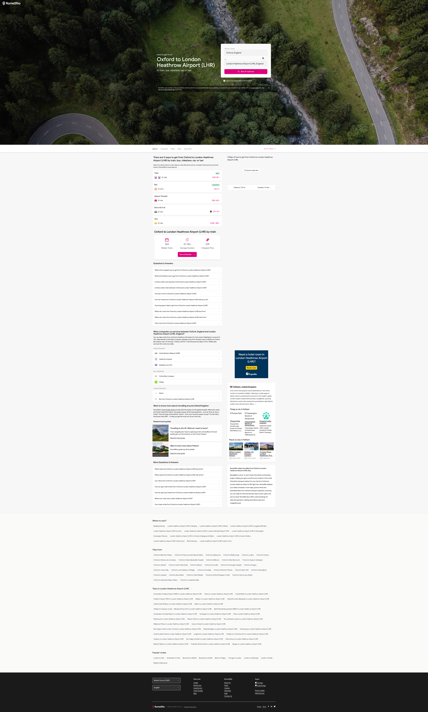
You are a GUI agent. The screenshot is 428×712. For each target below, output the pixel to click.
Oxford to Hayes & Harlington (252, 560)
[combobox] (245, 52)
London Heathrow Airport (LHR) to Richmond (168, 541)
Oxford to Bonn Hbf (242, 570)
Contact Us (228, 696)
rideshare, (175, 70)
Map (179, 149)
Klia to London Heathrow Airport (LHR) (246, 614)
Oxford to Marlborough (231, 555)
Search (155, 149)
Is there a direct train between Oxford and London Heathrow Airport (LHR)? (181, 288)
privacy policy (255, 88)
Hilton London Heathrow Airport (235, 454)
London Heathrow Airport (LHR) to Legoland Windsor (248, 526)
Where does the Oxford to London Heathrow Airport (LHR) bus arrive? (179, 469)
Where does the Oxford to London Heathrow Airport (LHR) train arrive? (179, 475)
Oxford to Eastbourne (213, 555)
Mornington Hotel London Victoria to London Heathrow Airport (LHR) (177, 629)
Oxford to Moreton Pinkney (223, 570)
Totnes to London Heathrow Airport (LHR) (218, 594)
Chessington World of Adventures (250, 423)
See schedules (185, 254)
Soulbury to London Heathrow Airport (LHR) (168, 639)
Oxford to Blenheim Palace (162, 555)
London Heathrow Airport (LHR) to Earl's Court (216, 541)
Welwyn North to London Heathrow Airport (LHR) (204, 619)
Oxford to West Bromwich (231, 560)
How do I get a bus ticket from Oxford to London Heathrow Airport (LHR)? (180, 493)
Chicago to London (234, 658)
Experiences (197, 688)
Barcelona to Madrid (190, 658)
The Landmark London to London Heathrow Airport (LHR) (243, 619)
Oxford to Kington (250, 565)
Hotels (195, 683)
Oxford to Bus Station (176, 575)
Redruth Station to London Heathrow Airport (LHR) (170, 644)
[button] (245, 71)
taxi (190, 70)
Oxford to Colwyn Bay (161, 570)
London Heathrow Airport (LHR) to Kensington (248, 531)
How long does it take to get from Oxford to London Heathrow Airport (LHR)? (181, 305)
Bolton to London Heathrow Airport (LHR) (209, 604)
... (255, 404)
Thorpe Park (235, 421)
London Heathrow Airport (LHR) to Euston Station (234, 536)
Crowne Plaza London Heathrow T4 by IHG (266, 455)
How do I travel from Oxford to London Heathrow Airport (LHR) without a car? (181, 300)
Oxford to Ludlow (248, 555)
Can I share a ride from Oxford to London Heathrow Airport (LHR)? (177, 504)
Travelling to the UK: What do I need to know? (189, 428)
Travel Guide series (168, 410)
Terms (264, 706)
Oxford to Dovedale (204, 570)
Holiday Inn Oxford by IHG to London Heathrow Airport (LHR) (247, 634)
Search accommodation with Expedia (239, 81)
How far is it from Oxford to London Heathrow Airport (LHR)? (176, 294)
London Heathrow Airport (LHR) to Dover (167, 531)
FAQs (173, 149)
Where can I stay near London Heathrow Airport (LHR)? (174, 498)
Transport (164, 149)
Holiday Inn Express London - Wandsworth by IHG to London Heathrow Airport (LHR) (182, 609)
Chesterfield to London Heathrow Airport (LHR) (251, 594)
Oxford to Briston (196, 565)
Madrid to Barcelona (160, 663)
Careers (227, 688)
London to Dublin (267, 658)
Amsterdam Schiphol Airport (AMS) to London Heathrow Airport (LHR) (177, 594)
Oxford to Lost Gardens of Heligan (183, 570)
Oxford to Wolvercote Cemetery (164, 560)
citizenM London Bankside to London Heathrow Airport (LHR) (248, 599)
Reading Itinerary (159, 526)
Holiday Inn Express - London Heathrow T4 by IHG (251, 455)
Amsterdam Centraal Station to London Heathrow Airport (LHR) (175, 614)
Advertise (227, 691)
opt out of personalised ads (166, 89)
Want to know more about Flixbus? (184, 446)
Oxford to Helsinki (159, 565)
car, (182, 70)
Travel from (229, 49)
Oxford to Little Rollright (194, 575)
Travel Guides (198, 691)
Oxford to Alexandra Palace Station (165, 580)
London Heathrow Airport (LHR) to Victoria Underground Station (192, 536)
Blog (195, 693)
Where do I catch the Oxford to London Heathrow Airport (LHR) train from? (180, 317)
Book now (251, 368)
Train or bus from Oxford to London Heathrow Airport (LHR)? (175, 323)
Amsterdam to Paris (173, 658)
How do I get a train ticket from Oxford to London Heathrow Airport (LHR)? (180, 487)
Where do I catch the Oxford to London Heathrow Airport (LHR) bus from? (180, 311)
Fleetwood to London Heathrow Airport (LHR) (169, 619)
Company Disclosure (190, 707)
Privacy (259, 706)
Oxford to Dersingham (259, 570)
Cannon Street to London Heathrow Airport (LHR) (208, 624)
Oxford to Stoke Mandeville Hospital (191, 560)
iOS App (260, 683)
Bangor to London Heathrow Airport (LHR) (247, 644)
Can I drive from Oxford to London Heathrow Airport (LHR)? (175, 481)
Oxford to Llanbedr (160, 575)
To (225, 59)
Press (226, 685)
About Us (227, 683)
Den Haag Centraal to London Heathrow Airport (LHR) (204, 639)
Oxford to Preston (262, 555)
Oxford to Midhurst (212, 560)
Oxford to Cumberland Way (189, 580)
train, (162, 70)
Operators (188, 149)
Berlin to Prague (220, 658)
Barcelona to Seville (205, 658)
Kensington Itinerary (160, 536)
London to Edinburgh (251, 658)
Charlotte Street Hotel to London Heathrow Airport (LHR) (210, 644)
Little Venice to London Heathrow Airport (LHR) (241, 639)
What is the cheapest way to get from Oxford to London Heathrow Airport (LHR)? (183, 270)
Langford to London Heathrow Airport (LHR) (209, 634)
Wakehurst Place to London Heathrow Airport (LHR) (171, 624)
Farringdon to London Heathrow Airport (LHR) (215, 614)
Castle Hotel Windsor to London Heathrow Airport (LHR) (172, 604)
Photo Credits (260, 691)
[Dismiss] (269, 88)
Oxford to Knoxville (211, 565)
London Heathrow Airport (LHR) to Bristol (214, 526)
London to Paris (158, 658)
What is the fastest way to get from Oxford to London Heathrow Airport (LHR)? (182, 276)
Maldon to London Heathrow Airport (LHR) (210, 599)
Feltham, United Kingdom (244, 386)
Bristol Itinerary (192, 541)
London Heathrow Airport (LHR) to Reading (182, 526)
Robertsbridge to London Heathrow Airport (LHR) (220, 629)
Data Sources (259, 693)
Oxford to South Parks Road (178, 565)
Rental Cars (197, 685)
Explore (269, 149)
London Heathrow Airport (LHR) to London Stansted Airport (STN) (206, 531)
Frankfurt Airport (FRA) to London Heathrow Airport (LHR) (173, 599)
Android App (261, 686)
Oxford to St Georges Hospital (231, 565)
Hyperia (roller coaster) (265, 422)
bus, (168, 70)
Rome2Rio (233, 475)
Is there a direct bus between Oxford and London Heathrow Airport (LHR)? (180, 282)
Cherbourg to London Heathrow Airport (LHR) (255, 629)
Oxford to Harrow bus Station (242, 575)
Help (225, 693)
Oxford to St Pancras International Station (188, 555)
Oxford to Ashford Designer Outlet (218, 575)
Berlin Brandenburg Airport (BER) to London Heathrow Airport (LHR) (237, 609)
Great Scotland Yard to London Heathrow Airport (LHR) (172, 634)
